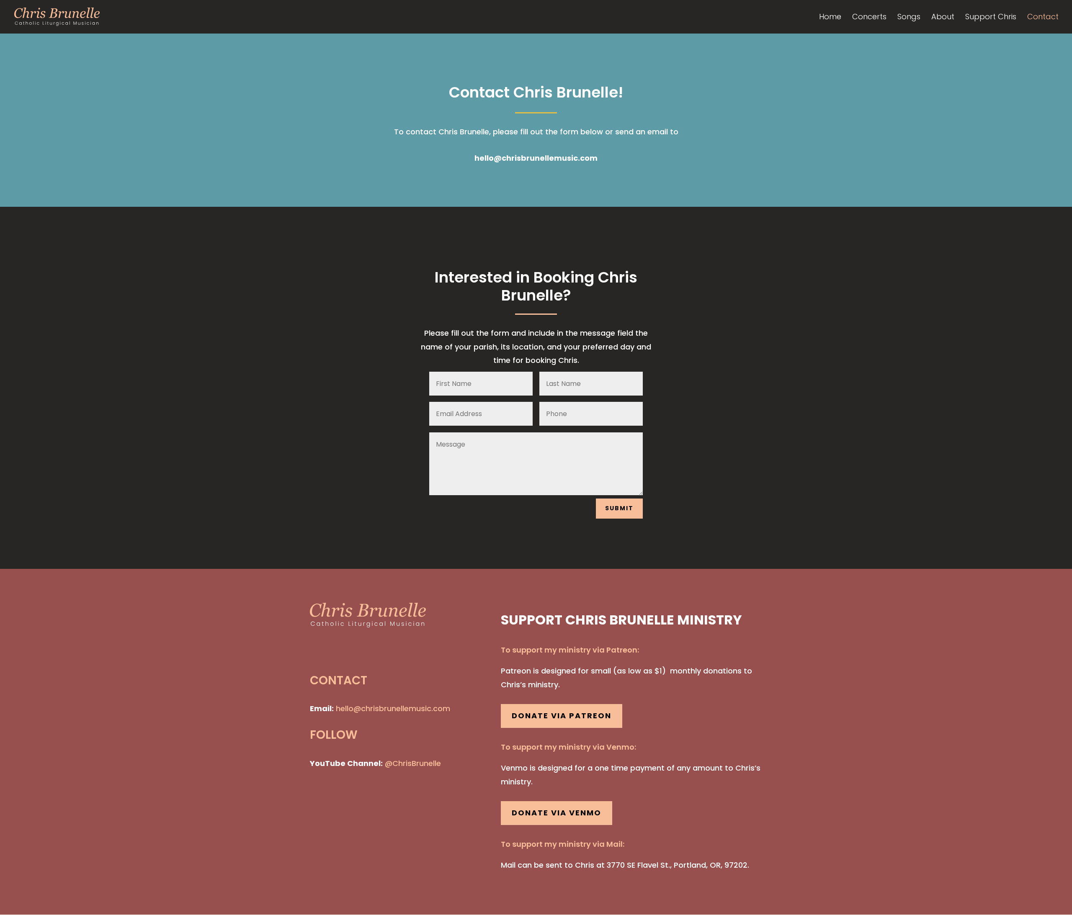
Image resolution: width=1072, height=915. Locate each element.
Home (830, 18)
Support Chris (990, 18)
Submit (619, 508)
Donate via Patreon (561, 715)
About (942, 18)
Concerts (869, 18)
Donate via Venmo (556, 812)
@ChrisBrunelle (413, 763)
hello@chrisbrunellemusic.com (536, 158)
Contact (1043, 18)
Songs (908, 18)
